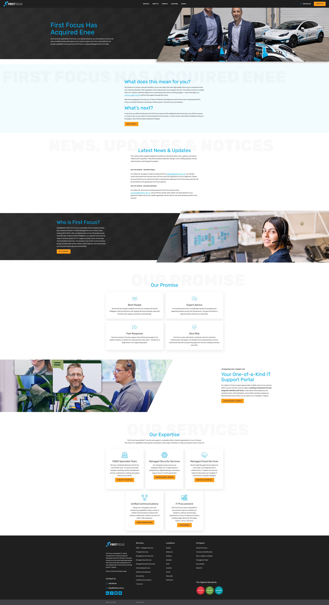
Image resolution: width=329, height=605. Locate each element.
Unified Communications (144, 522)
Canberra (169, 568)
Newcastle (169, 576)
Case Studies (200, 564)
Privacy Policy (140, 602)
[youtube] (120, 593)
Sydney (168, 548)
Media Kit (199, 568)
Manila (168, 572)
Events (183, 4)
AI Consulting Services (143, 568)
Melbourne (169, 552)
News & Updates (131, 124)
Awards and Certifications (204, 552)
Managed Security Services (144, 556)
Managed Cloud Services (204, 480)
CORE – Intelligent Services (144, 548)
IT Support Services (142, 552)
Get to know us (63, 251)
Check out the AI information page (116, 571)
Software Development (143, 572)
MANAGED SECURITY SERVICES (164, 477)
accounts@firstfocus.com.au (140, 193)
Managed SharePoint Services (145, 564)
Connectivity (140, 576)
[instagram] (116, 593)
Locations (174, 4)
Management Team (202, 560)
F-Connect (139, 584)
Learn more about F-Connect (232, 401)
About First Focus (201, 548)
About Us (155, 4)
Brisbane (169, 556)
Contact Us (320, 4)
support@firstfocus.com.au (176, 174)
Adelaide (169, 560)
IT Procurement (184, 525)
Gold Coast (169, 580)
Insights (165, 4)
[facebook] (111, 593)
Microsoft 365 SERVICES (124, 480)
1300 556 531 (307, 4)
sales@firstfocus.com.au (116, 588)
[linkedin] (107, 593)
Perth (168, 564)
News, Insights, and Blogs (204, 556)
